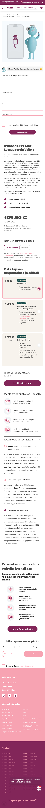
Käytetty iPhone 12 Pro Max (9, 789)
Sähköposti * (7, 93)
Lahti (24, 712)
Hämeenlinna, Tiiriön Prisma (32, 719)
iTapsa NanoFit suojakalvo (25, 317)
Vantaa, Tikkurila (7, 725)
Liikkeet (36, 2)
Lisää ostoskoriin (23, 383)
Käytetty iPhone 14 (6, 756)
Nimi (3, 104)
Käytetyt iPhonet (6, 753)
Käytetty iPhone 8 (28, 777)
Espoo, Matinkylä (7, 719)
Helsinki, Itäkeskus (7, 715)
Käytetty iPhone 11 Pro (29, 753)
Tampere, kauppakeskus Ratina (11, 731)
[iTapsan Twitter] (9, 696)
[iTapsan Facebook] (15, 696)
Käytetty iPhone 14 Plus (8, 765)
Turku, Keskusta (7, 728)
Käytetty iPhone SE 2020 (29, 759)
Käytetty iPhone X (28, 771)
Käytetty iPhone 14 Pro (7, 759)
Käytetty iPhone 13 (6, 768)
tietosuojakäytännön (27, 666)
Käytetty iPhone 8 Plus (29, 774)
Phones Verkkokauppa (30, 722)
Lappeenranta (6, 709)
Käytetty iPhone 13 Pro (7, 774)
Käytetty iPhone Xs (28, 762)
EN (42, 2)
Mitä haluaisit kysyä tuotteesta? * (15, 76)
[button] (4, 804)
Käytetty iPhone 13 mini (8, 771)
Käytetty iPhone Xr (28, 768)
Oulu (24, 715)
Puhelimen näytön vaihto (29, 786)
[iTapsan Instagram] (3, 696)
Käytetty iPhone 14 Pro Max (9, 762)
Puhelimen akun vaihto (29, 789)
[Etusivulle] (10, 8)
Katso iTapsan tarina (22, 629)
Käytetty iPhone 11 (6, 792)
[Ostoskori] (41, 7)
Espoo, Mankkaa (7, 722)
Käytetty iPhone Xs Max (29, 765)
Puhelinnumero (8, 114)
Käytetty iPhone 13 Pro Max (9, 777)
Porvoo (25, 709)
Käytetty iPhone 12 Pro (7, 786)
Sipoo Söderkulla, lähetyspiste (32, 730)
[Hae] (34, 7)
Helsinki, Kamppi (7, 712)
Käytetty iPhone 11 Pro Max (30, 756)
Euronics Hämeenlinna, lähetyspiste (30, 726)
